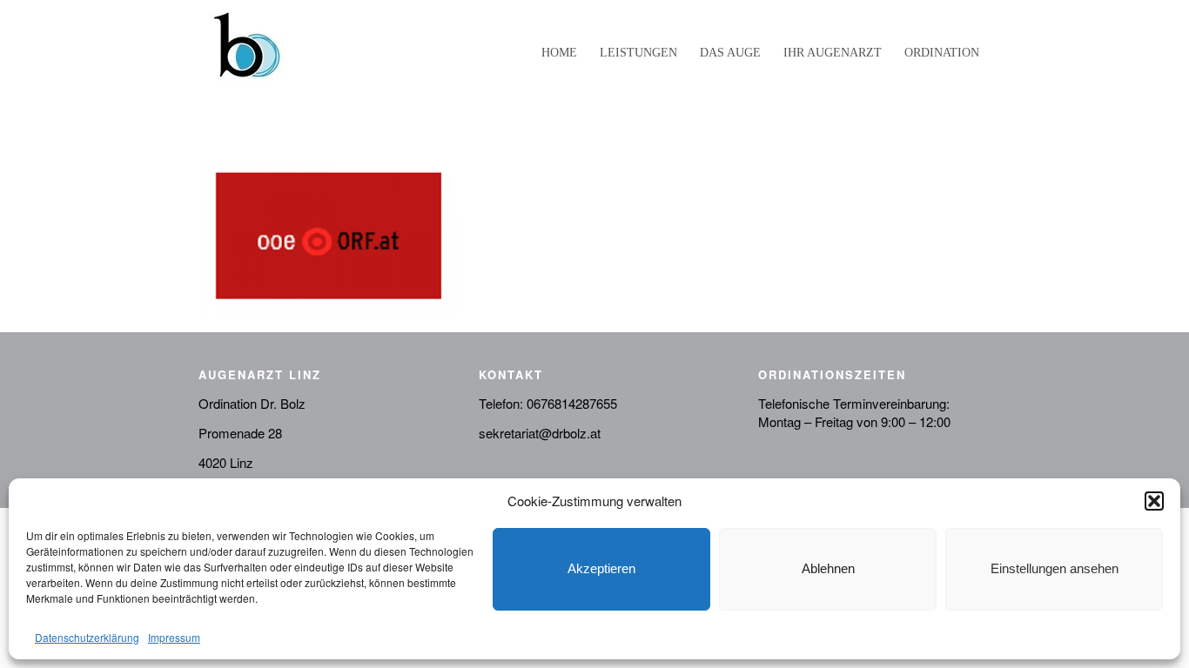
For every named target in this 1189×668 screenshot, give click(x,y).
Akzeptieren (601, 568)
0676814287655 (572, 403)
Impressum (174, 637)
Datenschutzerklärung (87, 637)
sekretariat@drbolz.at (540, 433)
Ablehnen (828, 568)
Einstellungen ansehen (1054, 568)
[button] (1154, 501)
